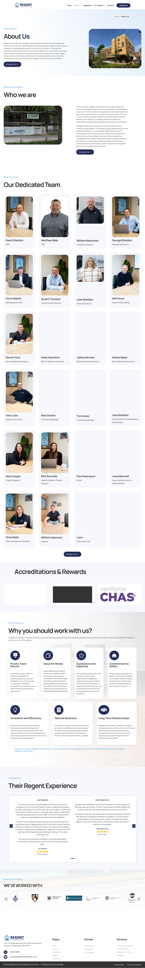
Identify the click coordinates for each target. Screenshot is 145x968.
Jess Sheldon (120, 415)
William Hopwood (51, 537)
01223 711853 (14, 952)
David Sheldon (14, 240)
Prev (6, 899)
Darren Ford (13, 357)
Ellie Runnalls (49, 476)
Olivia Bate (12, 537)
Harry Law (12, 415)
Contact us (123, 5)
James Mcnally (86, 357)
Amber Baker (120, 357)
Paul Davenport (86, 476)
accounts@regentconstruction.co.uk (23, 957)
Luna (80, 537)
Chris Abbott (13, 298)
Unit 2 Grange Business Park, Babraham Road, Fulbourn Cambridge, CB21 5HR (23, 944)
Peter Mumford (50, 357)
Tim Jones (83, 416)
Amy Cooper (13, 476)
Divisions (111, 5)
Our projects (98, 5)
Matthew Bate (49, 240)
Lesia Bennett (120, 476)
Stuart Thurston (51, 299)
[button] (71, 858)
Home (69, 5)
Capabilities (87, 5)
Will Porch (118, 298)
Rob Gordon (48, 415)
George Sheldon (122, 240)
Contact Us (11, 64)
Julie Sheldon (85, 299)
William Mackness (87, 240)
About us (77, 5)
